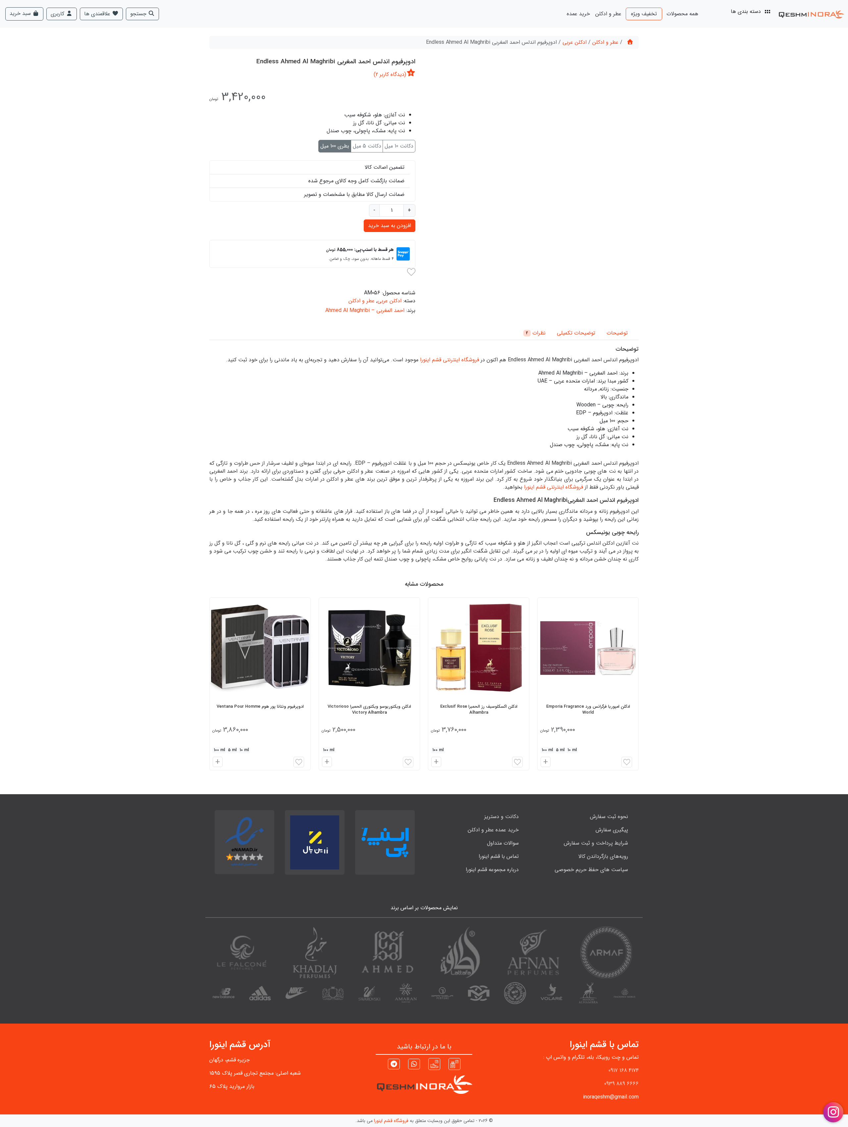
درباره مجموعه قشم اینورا (492, 869)
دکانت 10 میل (399, 146)
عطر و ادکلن (608, 14)
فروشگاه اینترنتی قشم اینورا (449, 360)
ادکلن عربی (574, 42)
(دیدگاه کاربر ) (390, 74)
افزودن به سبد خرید (389, 225)
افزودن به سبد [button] (545, 762)
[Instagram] (454, 1064)
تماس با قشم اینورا (499, 856)
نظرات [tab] (536, 333)
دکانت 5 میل (367, 146)
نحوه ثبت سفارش (609, 816)
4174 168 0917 (624, 1070)
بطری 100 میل (334, 146)
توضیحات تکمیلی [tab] (576, 333)
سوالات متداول (503, 843)
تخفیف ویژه (644, 14)
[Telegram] (394, 1065)
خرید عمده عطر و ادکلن (493, 830)
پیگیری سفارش (612, 830)
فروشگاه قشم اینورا (391, 1120)
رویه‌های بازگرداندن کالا (603, 856)
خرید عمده (578, 14)
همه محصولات (682, 14)
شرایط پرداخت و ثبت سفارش (596, 843)
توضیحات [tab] (617, 333)
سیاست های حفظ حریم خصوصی (591, 869)
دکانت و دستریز (501, 816)
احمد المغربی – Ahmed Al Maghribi (364, 310)
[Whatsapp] (414, 1065)
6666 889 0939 (621, 1084)
